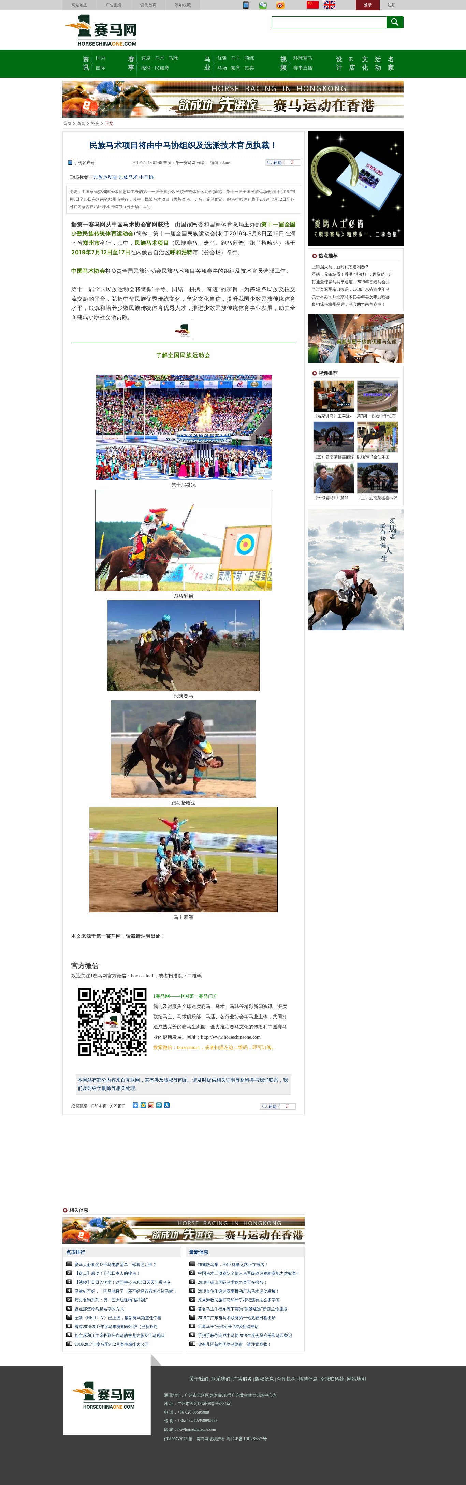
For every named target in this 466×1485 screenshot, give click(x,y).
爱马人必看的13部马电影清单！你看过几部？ (116, 1264)
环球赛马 (302, 58)
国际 (100, 67)
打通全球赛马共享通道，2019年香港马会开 (351, 281)
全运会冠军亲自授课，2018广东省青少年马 (351, 289)
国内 (100, 58)
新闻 (81, 123)
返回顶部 (79, 1106)
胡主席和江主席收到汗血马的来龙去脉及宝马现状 (120, 1335)
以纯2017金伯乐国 (373, 457)
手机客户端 (84, 162)
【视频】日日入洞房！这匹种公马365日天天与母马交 (123, 1282)
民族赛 (162, 67)
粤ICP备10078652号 (246, 1438)
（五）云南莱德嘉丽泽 (333, 457)
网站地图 (79, 5)
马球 (173, 58)
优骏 (222, 58)
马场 (222, 67)
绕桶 (146, 67)
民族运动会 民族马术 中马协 (123, 177)
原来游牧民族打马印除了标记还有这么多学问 (239, 1300)
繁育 (236, 67)
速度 (146, 58)
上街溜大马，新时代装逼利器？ (340, 266)
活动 (378, 63)
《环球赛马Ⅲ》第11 (331, 497)
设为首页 (148, 5)
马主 (236, 58)
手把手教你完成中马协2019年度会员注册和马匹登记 (245, 1335)
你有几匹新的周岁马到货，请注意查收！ (235, 1344)
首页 (67, 123)
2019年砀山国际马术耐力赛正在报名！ (232, 1282)
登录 (368, 5)
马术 (159, 58)
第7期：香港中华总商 (376, 416)
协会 (95, 123)
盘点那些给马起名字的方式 (99, 1309)
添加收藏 (183, 5)
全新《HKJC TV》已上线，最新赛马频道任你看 (118, 1317)
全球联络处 (332, 1379)
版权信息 (264, 1379)
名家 (391, 63)
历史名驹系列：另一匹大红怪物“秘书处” (111, 1300)
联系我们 (220, 1379)
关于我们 (198, 1379)
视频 (283, 63)
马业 (207, 63)
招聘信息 (308, 1379)
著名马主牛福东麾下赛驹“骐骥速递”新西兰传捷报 (242, 1309)
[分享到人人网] (167, 1105)
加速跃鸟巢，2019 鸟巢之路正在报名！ (233, 1264)
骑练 (249, 58)
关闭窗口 (118, 1106)
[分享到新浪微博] (151, 1105)
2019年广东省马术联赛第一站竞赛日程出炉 (237, 1317)
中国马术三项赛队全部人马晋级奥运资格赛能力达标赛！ (249, 1273)
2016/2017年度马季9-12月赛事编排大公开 (112, 1344)
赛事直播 (302, 67)
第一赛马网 (185, 162)
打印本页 (98, 1106)
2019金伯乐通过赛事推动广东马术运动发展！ (239, 1291)
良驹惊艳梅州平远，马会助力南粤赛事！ (348, 304)
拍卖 (249, 67)
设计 (339, 63)
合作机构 (286, 1379)
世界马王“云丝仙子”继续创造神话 (228, 1326)
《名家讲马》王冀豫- (332, 416)
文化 (365, 63)
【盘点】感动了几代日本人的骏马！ (107, 1273)
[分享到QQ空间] (143, 1105)
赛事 (131, 63)
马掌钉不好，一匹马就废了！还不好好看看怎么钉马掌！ (126, 1291)
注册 (392, 5)
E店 (352, 63)
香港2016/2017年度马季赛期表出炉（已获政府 (116, 1326)
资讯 (86, 63)
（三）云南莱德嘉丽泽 (377, 497)
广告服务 (114, 5)
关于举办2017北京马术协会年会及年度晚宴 (351, 296)
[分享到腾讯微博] (159, 1105)
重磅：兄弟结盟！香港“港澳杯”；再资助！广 (352, 274)
